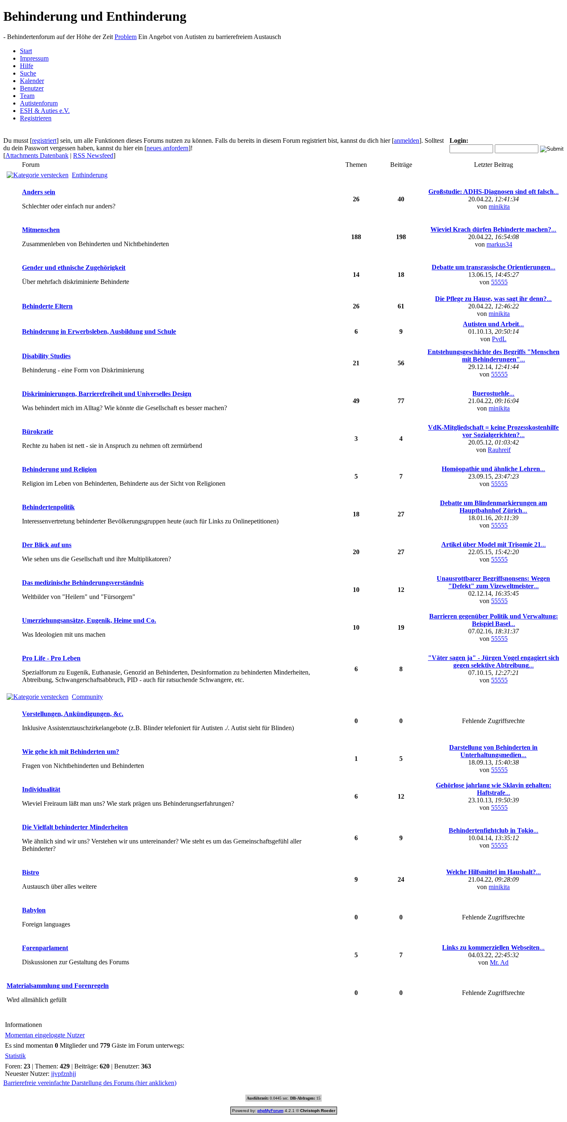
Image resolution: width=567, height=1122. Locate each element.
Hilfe (26, 65)
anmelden (406, 140)
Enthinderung (90, 174)
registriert (44, 140)
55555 (499, 282)
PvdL (499, 338)
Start (26, 50)
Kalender (32, 80)
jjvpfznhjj (63, 1073)
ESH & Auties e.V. (45, 110)
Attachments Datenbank (36, 155)
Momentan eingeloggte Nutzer (45, 1035)
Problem (126, 36)
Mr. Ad (499, 962)
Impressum (34, 58)
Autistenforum (39, 103)
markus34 (499, 244)
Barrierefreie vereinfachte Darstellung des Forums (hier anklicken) (89, 1082)
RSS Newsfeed (93, 155)
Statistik (15, 1055)
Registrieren (35, 118)
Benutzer (32, 88)
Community (87, 696)
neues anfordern (167, 148)
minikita (499, 206)
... (493, 191)
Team (27, 95)
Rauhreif (499, 449)
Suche (28, 73)
